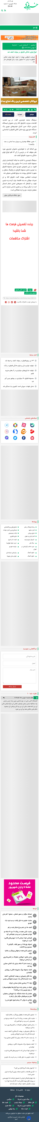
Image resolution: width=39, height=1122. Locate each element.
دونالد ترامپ (18, 1102)
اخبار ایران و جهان (30, 536)
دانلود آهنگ (31, 553)
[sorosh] (15, 433)
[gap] (6, 440)
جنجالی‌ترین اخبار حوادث (10, 530)
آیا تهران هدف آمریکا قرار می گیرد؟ (24, 1068)
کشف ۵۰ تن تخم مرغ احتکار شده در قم (20, 927)
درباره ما (27, 1090)
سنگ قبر (31, 543)
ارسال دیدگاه (12, 687)
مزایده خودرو (12, 546)
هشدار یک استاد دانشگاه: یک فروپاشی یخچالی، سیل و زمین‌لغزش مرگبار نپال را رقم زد (17, 994)
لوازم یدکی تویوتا (11, 556)
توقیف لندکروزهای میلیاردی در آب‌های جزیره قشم (19, 372)
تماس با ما (19, 1090)
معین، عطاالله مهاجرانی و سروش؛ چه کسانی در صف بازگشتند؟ (19, 143)
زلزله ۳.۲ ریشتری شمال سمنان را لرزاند (20, 983)
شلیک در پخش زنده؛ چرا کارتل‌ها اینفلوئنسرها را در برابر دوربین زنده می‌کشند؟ (17, 988)
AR (11, 6)
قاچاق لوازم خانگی (30, 293)
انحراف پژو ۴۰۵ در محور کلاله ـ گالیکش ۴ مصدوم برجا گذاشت (19, 945)
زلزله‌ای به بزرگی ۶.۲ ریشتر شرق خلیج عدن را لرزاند (18, 1001)
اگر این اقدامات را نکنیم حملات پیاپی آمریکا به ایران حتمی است (19, 1073)
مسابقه (12, 1090)
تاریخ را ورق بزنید (29, 539)
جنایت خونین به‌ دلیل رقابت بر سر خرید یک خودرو (18, 921)
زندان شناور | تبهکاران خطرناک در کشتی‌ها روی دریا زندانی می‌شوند (17, 958)
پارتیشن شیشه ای (11, 553)
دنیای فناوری (13, 536)
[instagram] (6, 433)
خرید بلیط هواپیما (11, 543)
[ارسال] (28, 109)
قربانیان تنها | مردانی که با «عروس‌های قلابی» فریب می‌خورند (18, 939)
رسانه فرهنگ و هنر (29, 527)
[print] (31, 109)
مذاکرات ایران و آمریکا (24, 1106)
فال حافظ (31, 1102)
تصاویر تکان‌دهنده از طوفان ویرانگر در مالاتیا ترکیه (18, 952)
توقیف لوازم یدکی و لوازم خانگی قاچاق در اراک (19, 365)
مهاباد (30, 290)
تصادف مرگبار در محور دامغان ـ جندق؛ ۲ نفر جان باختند (17, 915)
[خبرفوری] (29, 6)
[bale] (32, 427)
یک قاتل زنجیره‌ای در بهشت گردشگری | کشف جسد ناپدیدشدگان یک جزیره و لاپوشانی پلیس (17, 977)
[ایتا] (23, 433)
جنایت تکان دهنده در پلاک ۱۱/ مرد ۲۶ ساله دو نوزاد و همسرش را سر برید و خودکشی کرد (18, 932)
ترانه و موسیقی (13, 533)
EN (9, 6)
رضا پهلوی (12, 1109)
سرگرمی (9, 1099)
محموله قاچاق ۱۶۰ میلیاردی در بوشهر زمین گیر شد (19, 380)
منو (34, 27)
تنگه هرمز (8, 1106)
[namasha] (32, 440)
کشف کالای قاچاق (20, 290)
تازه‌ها (35, 908)
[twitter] (11, 302)
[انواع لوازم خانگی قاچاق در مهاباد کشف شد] (15, 302)
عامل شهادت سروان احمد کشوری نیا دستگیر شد (18, 386)
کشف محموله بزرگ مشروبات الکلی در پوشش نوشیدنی (18, 971)
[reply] (3, 698)
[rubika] (15, 427)
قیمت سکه (24, 1109)
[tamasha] (32, 433)
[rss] (4, 10)
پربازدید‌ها (33, 1009)
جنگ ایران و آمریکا (23, 1099)
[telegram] (6, 427)
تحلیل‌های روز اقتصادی (10, 527)
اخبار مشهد (32, 530)
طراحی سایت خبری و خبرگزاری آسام (16, 1118)
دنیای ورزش (31, 533)
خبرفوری (13, 1113)
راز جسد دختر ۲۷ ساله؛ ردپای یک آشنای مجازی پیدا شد (17, 964)
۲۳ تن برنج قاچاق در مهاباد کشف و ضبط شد (19, 360)
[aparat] (23, 427)
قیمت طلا (5, 1102)
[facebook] (5, 302)
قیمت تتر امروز (12, 539)
